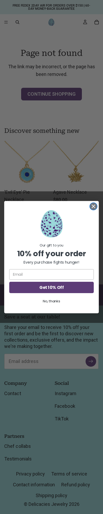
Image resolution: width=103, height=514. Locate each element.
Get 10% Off (51, 287)
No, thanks (51, 301)
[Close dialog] (93, 206)
